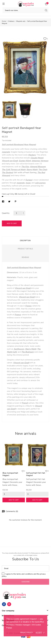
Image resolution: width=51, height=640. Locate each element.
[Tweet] (9, 201)
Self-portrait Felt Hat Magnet (35, 474)
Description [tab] (25, 240)
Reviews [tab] (25, 257)
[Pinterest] (15, 201)
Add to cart (12, 223)
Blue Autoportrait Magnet (10, 474)
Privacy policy (26, 633)
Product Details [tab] (25, 249)
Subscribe (26, 582)
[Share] (3, 201)
